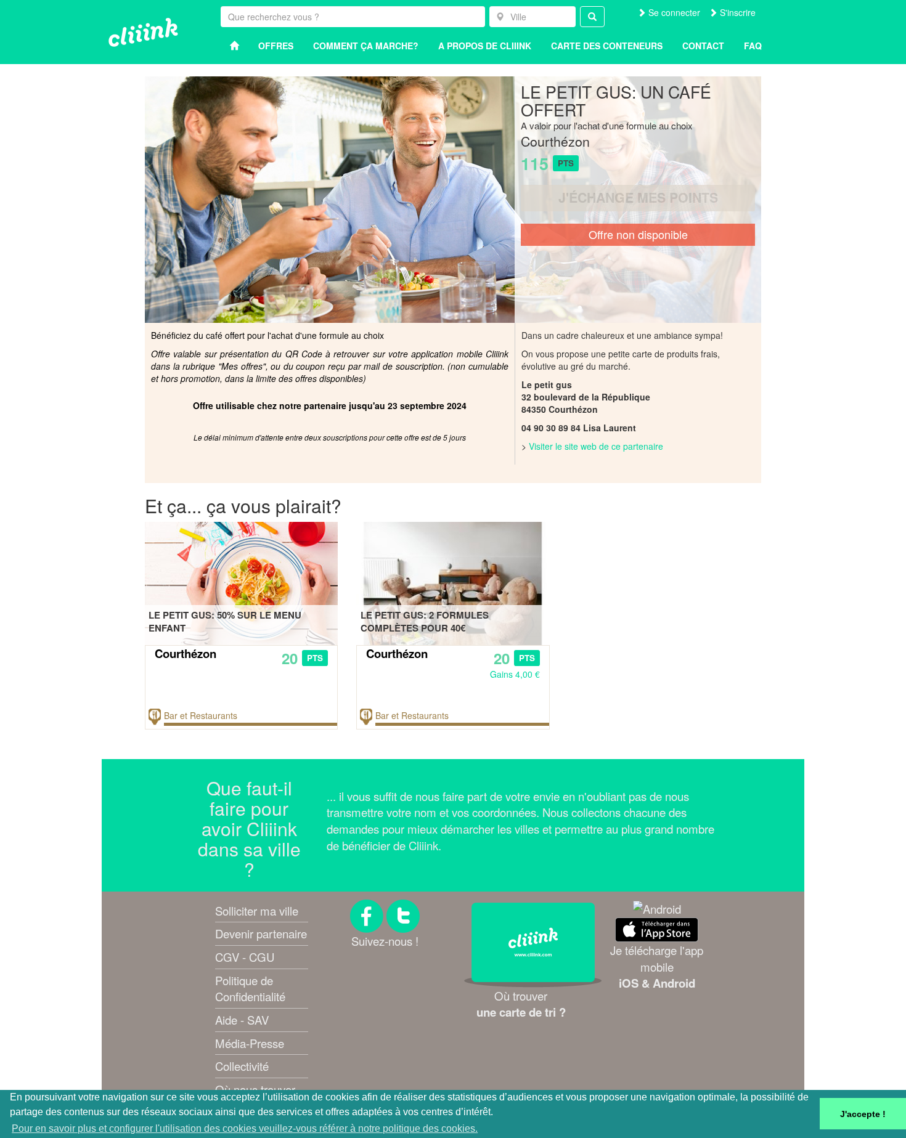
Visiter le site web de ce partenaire (596, 446)
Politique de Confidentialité (250, 988)
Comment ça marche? (365, 45)
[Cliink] (143, 32)
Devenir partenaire (261, 933)
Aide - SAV (242, 1020)
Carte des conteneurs (607, 45)
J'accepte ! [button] (863, 1114)
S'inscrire (736, 12)
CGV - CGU (244, 957)
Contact (703, 45)
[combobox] (532, 16)
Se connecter (673, 12)
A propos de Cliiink (484, 45)
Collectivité (242, 1066)
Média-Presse (249, 1043)
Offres (275, 45)
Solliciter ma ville (256, 911)
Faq (753, 45)
